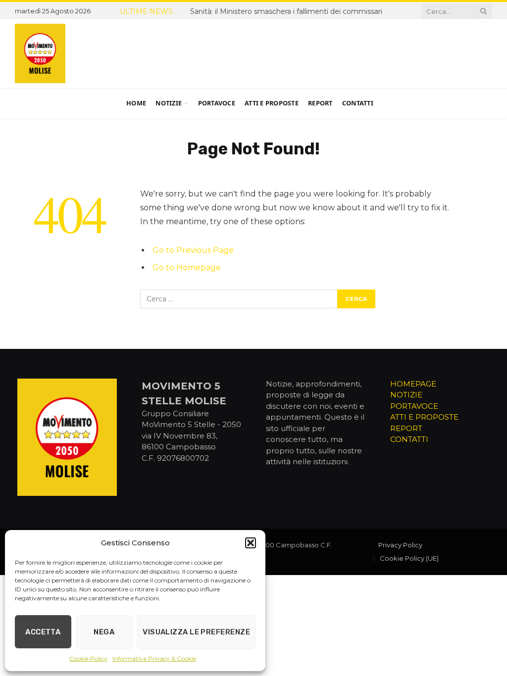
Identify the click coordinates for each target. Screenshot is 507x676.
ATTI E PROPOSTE (424, 417)
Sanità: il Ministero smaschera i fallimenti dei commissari (286, 11)
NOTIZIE (406, 394)
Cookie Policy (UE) (409, 558)
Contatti (357, 102)
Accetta (42, 632)
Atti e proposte (272, 102)
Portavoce (216, 102)
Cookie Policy (88, 658)
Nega (104, 632)
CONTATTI (409, 439)
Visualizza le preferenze (196, 632)
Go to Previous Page (193, 250)
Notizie (168, 102)
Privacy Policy (400, 545)
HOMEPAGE (413, 383)
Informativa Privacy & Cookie (154, 658)
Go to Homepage (186, 267)
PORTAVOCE (414, 406)
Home (136, 102)
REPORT (406, 428)
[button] (250, 543)
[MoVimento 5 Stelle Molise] (40, 53)
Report (320, 102)
